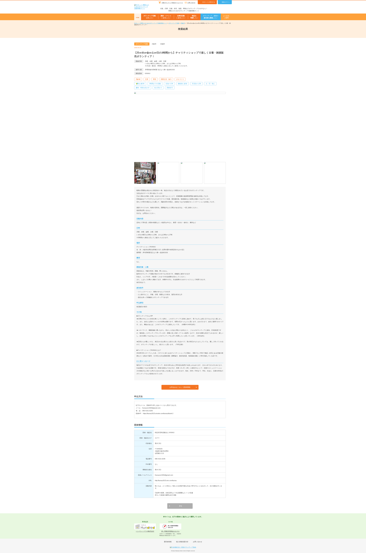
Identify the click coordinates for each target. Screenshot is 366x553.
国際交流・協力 (166, 79)
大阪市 (154, 44)
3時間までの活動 (155, 83)
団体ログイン (226, 2)
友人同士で (158, 87)
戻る (180, 506)
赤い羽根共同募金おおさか (170, 531)
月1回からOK (196, 83)
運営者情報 (168, 542)
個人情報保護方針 (182, 542)
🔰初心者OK (140, 83)
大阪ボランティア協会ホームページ (172, 2)
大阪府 (162, 44)
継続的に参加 (182, 83)
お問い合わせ (191, 2)
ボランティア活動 (142, 44)
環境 (154, 79)
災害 (146, 79)
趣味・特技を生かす (143, 87)
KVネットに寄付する (208, 2)
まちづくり (180, 79)
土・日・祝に (210, 83)
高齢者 (138, 79)
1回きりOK (169, 83)
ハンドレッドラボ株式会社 (145, 531)
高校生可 (170, 87)
